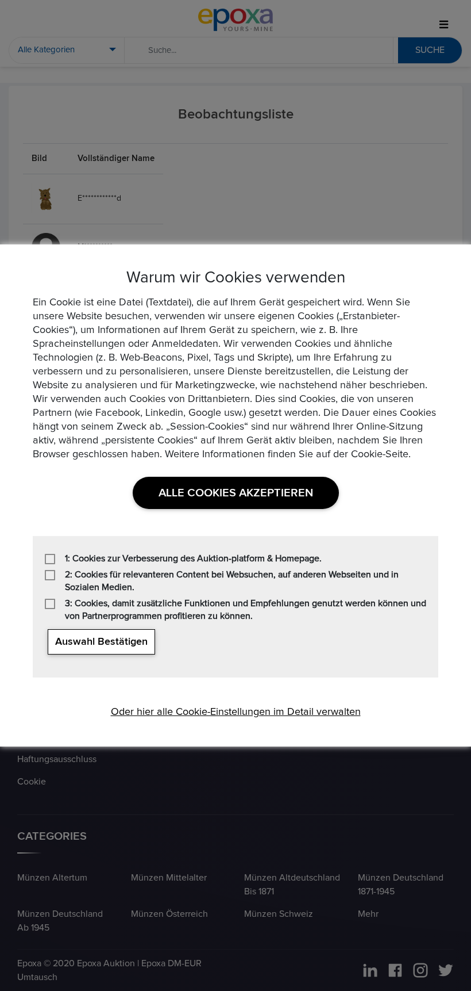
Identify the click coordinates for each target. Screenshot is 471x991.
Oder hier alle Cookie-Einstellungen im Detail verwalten (236, 712)
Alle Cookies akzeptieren (236, 493)
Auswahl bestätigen (101, 642)
